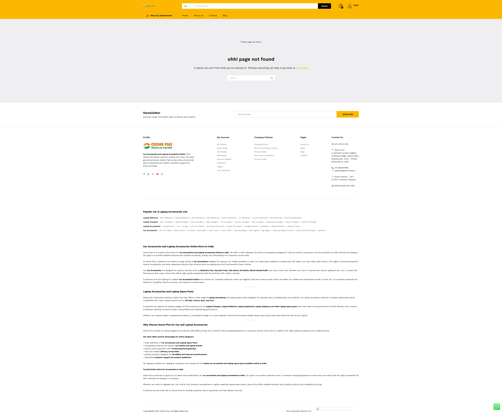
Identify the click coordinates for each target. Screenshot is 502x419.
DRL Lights (254, 230)
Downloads (222, 152)
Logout (220, 166)
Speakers (265, 226)
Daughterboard (251, 226)
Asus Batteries (198, 218)
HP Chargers (226, 222)
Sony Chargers (292, 222)
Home (185, 15)
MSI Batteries (276, 218)
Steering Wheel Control (283, 230)
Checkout (221, 163)
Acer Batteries (166, 218)
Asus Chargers (197, 222)
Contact (213, 15)
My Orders (221, 144)
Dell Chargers (212, 222)
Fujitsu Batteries (229, 218)
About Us (198, 15)
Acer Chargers (166, 222)
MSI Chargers (258, 222)
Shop (302, 148)
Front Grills (226, 230)
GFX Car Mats (165, 230)
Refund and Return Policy (266, 148)
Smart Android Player (306, 230)
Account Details (224, 159)
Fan (178, 226)
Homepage (302, 67)
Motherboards (278, 226)
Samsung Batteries (293, 218)
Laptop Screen (293, 226)
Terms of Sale (260, 159)
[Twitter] (148, 174)
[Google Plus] (153, 174)
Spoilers (321, 230)
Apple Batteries (182, 218)
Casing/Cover (168, 226)
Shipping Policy (261, 144)
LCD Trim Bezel (197, 226)
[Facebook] (144, 174)
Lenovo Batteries (260, 218)
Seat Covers (179, 230)
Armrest (191, 230)
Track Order (222, 148)
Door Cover (214, 230)
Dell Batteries (213, 218)
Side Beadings (240, 230)
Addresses (221, 155)
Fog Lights (265, 230)
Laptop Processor (234, 226)
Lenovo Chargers (242, 222)
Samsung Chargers (275, 222)
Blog (225, 15)
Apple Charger (181, 222)
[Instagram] (162, 174)
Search (324, 6)
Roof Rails (201, 230)
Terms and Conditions (264, 155)
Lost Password (223, 170)
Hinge (185, 226)
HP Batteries (244, 218)
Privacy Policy (260, 152)
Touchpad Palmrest (215, 226)
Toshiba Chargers (309, 222)
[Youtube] (157, 174)
